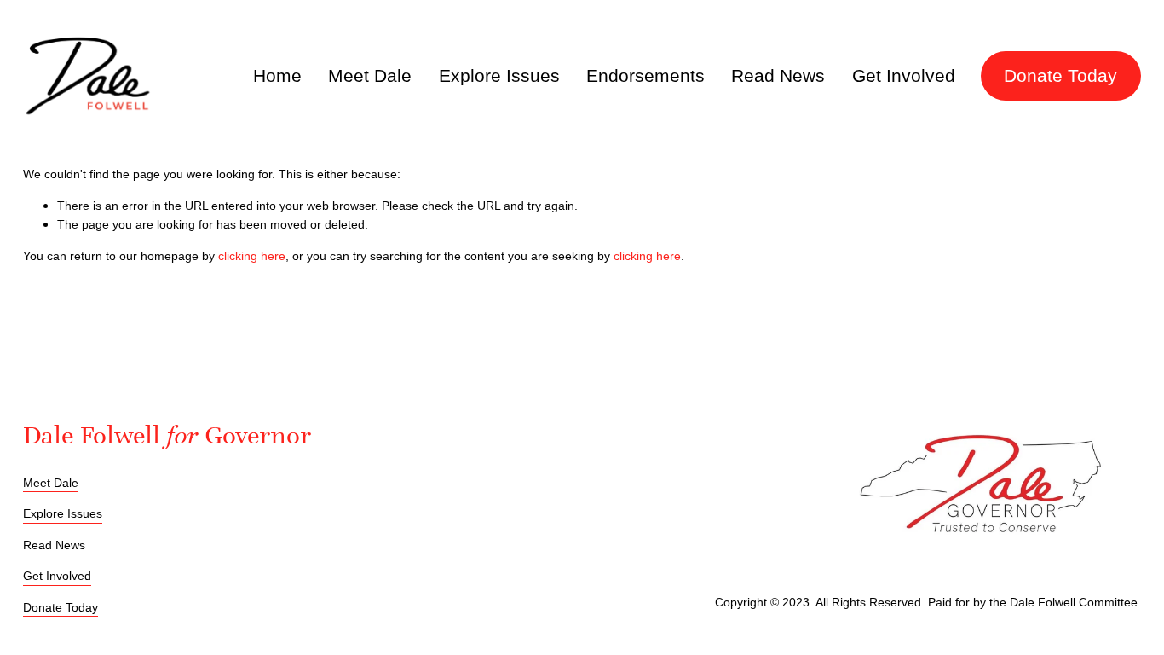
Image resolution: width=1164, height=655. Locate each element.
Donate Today (1060, 76)
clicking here (251, 256)
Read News (778, 76)
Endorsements (645, 76)
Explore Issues (499, 76)
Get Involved (903, 76)
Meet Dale (370, 76)
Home (277, 76)
